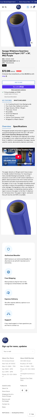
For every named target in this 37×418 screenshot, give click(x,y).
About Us (5, 388)
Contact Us (5, 404)
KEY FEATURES (7, 100)
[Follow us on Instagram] (26, 390)
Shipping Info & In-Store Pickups (8, 395)
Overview (6, 126)
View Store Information (10, 96)
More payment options (18, 90)
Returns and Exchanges (6, 400)
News (4, 407)
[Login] (31, 7)
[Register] (32, 351)
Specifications (20, 126)
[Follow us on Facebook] (22, 390)
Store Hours (6, 391)
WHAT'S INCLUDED (20, 100)
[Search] (5, 7)
